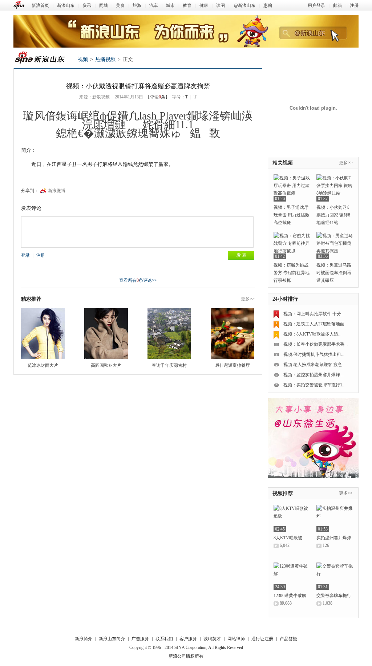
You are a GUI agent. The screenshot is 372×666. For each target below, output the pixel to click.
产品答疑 (288, 638)
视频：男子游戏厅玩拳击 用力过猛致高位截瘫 (292, 215)
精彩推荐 (31, 299)
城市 (170, 5)
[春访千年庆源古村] (169, 333)
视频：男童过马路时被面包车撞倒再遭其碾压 (333, 273)
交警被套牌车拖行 (333, 595)
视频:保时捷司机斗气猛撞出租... (313, 354)
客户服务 (188, 638)
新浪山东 (65, 5)
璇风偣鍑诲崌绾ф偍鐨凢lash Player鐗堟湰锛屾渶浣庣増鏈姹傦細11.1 (137, 120)
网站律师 (236, 638)
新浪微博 (56, 190)
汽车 (153, 5)
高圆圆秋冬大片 (106, 365)
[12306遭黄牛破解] (292, 576)
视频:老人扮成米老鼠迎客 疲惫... (314, 364)
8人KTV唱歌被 (288, 537)
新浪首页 (40, 5)
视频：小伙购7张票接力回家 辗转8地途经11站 (333, 215)
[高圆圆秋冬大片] (106, 333)
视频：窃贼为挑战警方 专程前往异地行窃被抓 (292, 273)
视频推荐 (282, 493)
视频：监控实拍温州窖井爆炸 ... (313, 374)
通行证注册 (262, 638)
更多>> (248, 298)
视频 (83, 59)
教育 (187, 5)
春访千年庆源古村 (169, 365)
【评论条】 (158, 97)
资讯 (86, 5)
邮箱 (337, 5)
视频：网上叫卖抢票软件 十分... (313, 313)
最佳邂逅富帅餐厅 (232, 365)
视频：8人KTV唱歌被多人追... (312, 334)
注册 (354, 5)
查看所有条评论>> (138, 280)
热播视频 (105, 59)
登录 (25, 255)
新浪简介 (83, 638)
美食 (120, 5)
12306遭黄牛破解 (290, 595)
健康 (203, 5)
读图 (220, 5)
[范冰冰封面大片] (43, 333)
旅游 (137, 5)
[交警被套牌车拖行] (334, 576)
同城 (103, 5)
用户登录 (316, 5)
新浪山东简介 (112, 638)
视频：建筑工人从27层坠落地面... (315, 323)
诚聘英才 (212, 638)
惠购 (267, 5)
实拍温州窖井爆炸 (333, 537)
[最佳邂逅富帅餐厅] (232, 333)
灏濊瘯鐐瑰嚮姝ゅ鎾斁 (157, 133)
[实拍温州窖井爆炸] (334, 518)
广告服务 (140, 638)
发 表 (241, 255)
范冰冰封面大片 (43, 365)
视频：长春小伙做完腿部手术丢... (315, 344)
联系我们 (164, 638)
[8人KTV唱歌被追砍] (292, 518)
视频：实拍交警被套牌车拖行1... (314, 384)
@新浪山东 (244, 5)
